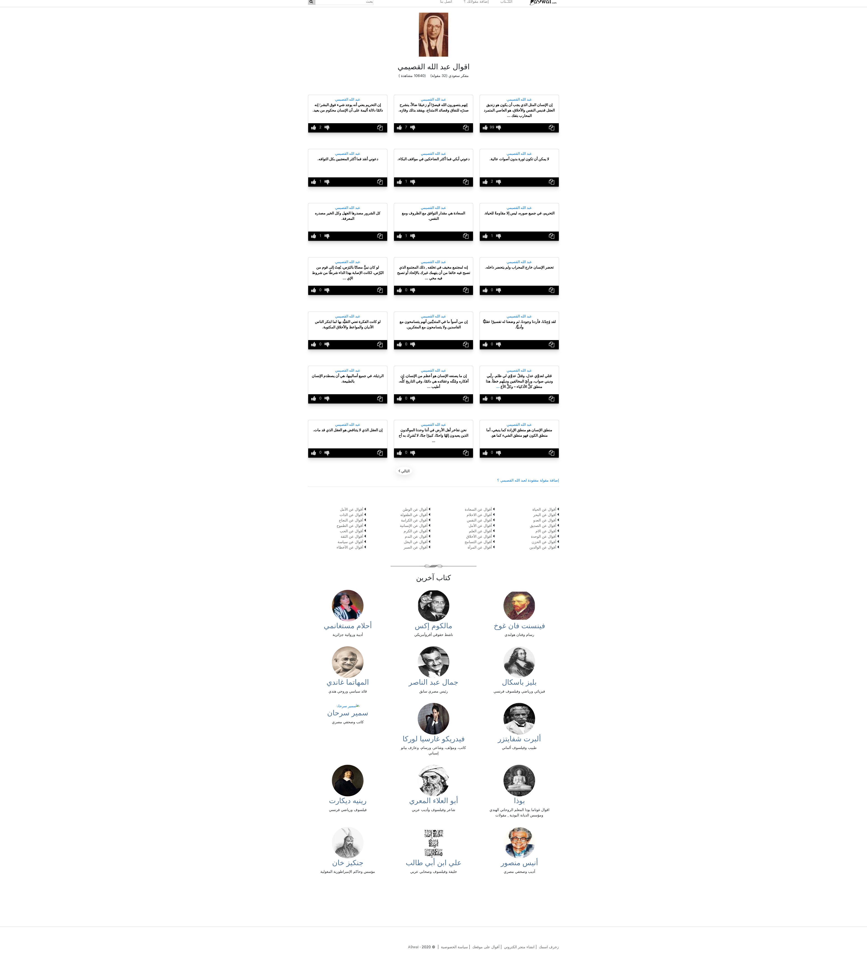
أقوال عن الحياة (544, 509)
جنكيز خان (348, 862)
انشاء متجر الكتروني (519, 947)
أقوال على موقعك (485, 947)
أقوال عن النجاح (351, 520)
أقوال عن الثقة (352, 536)
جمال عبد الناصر (433, 682)
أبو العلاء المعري (433, 800)
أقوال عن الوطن (415, 509)
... (498, 386)
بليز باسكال (519, 682)
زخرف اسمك (549, 947)
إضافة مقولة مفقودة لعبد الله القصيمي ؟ (528, 480)
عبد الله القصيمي (519, 99)
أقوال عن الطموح (350, 525)
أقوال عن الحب (351, 531)
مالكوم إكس (433, 625)
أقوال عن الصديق (543, 525)
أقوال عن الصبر (415, 547)
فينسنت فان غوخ (519, 625)
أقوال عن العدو (544, 520)
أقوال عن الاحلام (479, 514)
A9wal (413, 947)
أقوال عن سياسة (350, 542)
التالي (404, 470)
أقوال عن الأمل (480, 525)
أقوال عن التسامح (478, 542)
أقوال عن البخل (415, 542)
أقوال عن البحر (544, 514)
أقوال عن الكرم (415, 531)
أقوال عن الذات (351, 514)
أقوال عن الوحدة (543, 536)
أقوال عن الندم (416, 536)
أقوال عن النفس (479, 520)
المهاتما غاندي (347, 682)
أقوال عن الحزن (544, 542)
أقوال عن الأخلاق (479, 536)
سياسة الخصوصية (454, 947)
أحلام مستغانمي (348, 625)
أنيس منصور (519, 862)
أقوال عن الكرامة (414, 520)
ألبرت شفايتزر (519, 738)
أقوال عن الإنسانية (413, 525)
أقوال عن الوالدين (542, 547)
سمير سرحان (347, 712)
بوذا (519, 800)
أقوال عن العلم (480, 531)
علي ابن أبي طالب (433, 862)
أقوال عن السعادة (478, 509)
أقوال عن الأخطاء (350, 547)
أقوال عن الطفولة (413, 514)
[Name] (551, 127)
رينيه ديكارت (347, 800)
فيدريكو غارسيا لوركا (434, 738)
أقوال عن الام (546, 531)
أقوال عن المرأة (480, 547)
